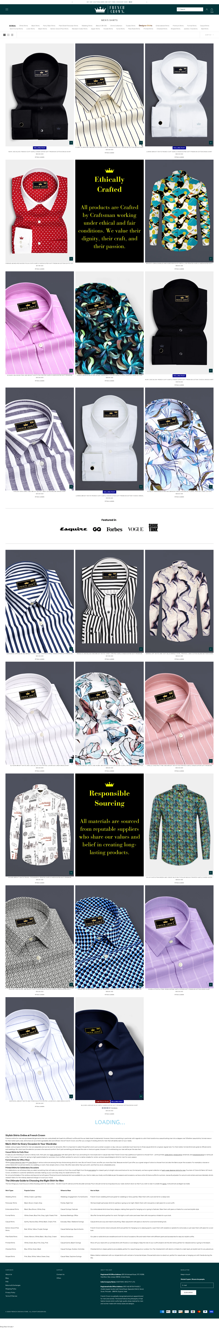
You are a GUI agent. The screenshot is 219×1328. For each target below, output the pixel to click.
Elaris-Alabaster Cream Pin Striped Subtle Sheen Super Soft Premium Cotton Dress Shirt (109, 147)
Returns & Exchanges (12, 1285)
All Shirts (12, 26)
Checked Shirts (162, 29)
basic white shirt (55, 1155)
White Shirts (23, 26)
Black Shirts (35, 26)
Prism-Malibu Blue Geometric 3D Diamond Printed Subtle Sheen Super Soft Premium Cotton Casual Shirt (109, 989)
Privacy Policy (10, 1292)
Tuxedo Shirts (130, 26)
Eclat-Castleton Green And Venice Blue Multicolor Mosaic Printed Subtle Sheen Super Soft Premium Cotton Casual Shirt (179, 877)
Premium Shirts (178, 26)
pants (164, 1184)
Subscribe (188, 1292)
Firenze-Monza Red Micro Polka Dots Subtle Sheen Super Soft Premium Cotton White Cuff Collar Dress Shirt (40, 263)
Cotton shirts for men (17, 1162)
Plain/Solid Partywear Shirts (68, 26)
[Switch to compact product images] (12, 35)
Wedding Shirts (87, 26)
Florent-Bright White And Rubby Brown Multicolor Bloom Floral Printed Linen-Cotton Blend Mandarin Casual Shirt (109, 766)
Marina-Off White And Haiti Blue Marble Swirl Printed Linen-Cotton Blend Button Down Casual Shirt (179, 654)
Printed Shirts (148, 29)
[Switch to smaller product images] (8, 35)
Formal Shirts (191, 26)
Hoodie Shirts (108, 29)
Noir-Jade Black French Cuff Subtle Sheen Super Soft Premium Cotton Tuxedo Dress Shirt (179, 379)
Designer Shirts (145, 25)
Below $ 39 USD (101, 26)
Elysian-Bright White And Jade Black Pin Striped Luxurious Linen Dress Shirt (39, 765)
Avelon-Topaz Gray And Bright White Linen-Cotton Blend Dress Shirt (40, 491)
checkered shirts (198, 1155)
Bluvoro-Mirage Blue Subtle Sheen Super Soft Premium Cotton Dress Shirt (109, 1105)
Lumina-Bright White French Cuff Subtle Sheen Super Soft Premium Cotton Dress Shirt (179, 151)
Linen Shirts (30, 29)
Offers (59, 1278)
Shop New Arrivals (6, 1327)
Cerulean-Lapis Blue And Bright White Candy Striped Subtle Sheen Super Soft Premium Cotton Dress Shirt (40, 654)
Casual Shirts (204, 26)
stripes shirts (177, 1155)
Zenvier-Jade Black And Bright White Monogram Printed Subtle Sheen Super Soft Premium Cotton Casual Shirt (40, 989)
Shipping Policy (10, 1289)
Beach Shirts (42, 29)
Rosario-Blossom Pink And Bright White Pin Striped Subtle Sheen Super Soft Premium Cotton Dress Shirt (39, 375)
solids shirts (169, 1155)
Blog (7, 1278)
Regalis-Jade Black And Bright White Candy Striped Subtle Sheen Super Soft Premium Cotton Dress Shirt (109, 654)
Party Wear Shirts (49, 26)
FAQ (6, 1281)
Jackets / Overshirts (190, 29)
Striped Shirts (175, 29)
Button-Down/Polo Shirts (59, 29)
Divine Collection (116, 26)
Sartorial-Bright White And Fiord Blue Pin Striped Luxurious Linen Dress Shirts (39, 1101)
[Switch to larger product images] (4, 35)
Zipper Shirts (95, 29)
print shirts (92, 1170)
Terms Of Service (11, 1296)
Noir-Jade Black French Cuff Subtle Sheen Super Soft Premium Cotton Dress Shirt (40, 151)
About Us (8, 1274)
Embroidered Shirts (162, 26)
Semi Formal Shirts (16, 29)
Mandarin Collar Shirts (79, 29)
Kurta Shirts (120, 29)
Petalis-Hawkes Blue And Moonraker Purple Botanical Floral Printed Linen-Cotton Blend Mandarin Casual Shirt (179, 491)
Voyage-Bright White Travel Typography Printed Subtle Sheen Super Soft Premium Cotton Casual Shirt (39, 877)
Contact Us (60, 1274)
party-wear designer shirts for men (173, 1170)
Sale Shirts (204, 29)
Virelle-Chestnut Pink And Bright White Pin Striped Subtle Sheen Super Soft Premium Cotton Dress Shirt (179, 766)
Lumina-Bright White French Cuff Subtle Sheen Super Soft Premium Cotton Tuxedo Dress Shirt (109, 496)
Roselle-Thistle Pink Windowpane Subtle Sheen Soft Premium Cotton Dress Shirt (179, 989)
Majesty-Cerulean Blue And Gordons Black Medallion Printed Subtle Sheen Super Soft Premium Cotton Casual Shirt (179, 263)
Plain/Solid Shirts (134, 29)
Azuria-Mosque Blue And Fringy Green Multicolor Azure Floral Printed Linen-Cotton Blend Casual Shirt (109, 375)
